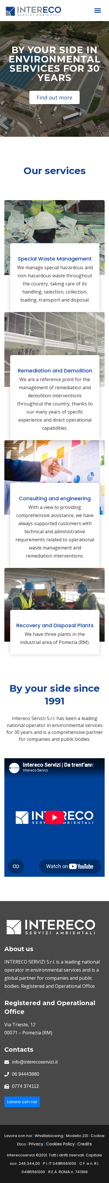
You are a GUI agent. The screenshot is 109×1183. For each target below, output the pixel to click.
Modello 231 (77, 1135)
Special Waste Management (55, 258)
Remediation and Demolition (55, 370)
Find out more (54, 97)
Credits (84, 1144)
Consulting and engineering (55, 498)
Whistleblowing (49, 1135)
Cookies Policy (60, 1144)
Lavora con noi (22, 1102)
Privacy (36, 1144)
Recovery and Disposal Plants (55, 625)
